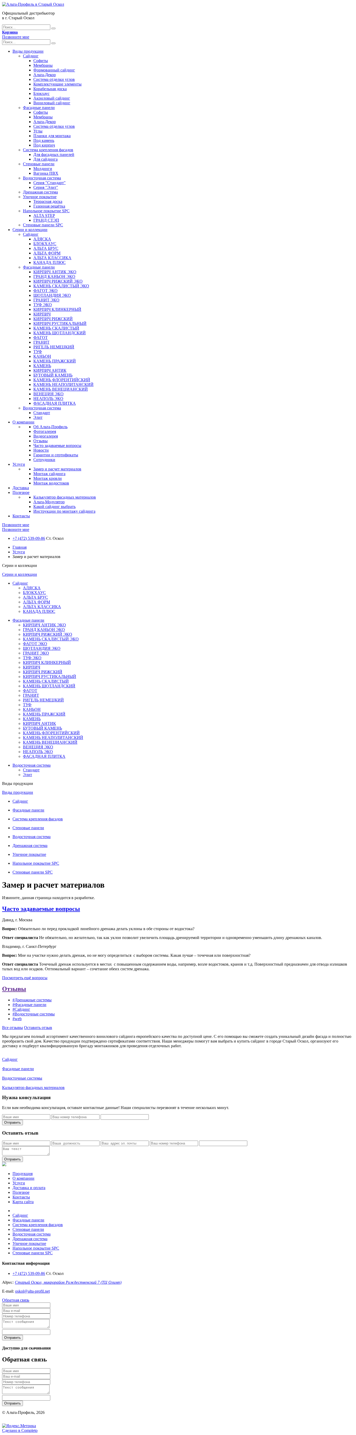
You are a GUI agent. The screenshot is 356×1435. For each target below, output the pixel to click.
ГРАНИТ (41, 342)
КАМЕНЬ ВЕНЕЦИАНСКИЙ (60, 389)
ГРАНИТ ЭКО (46, 300)
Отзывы (40, 441)
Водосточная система (42, 178)
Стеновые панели (38, 164)
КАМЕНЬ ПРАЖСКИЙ (54, 361)
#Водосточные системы (34, 1014)
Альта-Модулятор (49, 502)
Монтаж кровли (47, 478)
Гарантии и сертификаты (55, 455)
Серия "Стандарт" (49, 182)
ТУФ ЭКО (42, 304)
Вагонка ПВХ (45, 173)
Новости (41, 450)
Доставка (21, 488)
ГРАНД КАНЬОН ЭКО (54, 276)
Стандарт (41, 412)
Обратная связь (15, 1300)
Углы (37, 131)
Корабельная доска (50, 89)
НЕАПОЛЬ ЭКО (48, 398)
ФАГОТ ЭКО (45, 290)
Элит (37, 417)
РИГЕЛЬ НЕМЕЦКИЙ (53, 347)
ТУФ (37, 351)
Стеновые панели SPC (43, 225)
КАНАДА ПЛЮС (49, 262)
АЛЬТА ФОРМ (46, 253)
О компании (23, 422)
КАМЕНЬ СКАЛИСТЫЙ (56, 328)
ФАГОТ (40, 337)
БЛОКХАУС (44, 243)
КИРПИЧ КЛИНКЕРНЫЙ (57, 309)
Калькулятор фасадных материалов (64, 497)
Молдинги (42, 168)
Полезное (21, 492)
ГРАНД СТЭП (46, 220)
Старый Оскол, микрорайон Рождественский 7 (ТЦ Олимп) (68, 1282)
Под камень (43, 140)
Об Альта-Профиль (50, 427)
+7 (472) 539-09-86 (29, 538)
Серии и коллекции (30, 229)
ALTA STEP (44, 215)
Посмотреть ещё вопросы (24, 978)
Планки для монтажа (52, 136)
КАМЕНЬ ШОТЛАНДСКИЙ (59, 333)
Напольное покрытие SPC (46, 211)
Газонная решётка (49, 206)
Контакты (21, 516)
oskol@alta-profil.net (32, 1291)
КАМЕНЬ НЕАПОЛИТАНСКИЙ (63, 384)
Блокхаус (41, 93)
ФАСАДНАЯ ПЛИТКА (54, 403)
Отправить (12, 1122)
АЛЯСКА (42, 239)
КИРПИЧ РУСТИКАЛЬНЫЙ (60, 323)
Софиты (40, 60)
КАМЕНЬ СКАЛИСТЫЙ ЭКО (61, 286)
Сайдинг (31, 56)
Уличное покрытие (40, 197)
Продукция (23, 1173)
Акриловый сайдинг (51, 98)
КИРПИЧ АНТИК (49, 370)
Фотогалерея (44, 431)
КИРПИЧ (42, 314)
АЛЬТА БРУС (45, 248)
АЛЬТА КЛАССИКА (52, 258)
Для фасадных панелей (53, 154)
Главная (20, 547)
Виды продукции (28, 51)
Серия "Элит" (45, 187)
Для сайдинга (45, 159)
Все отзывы (12, 1027)
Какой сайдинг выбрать (54, 506)
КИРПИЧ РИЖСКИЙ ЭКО (58, 281)
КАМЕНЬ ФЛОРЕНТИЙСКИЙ (61, 380)
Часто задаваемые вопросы (57, 445)
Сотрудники (44, 459)
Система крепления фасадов (48, 150)
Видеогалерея (45, 436)
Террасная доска (47, 201)
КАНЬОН (42, 356)
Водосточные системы (22, 1078)
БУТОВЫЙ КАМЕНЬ (52, 375)
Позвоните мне (15, 37)
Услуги (19, 464)
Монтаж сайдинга (49, 473)
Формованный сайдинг (54, 70)
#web (17, 1018)
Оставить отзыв (38, 1027)
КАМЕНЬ (42, 366)
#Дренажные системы (32, 1000)
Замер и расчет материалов (57, 469)
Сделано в (20, 1430)
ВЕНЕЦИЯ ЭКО (48, 394)
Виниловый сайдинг (51, 103)
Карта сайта (23, 1202)
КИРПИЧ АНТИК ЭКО (54, 272)
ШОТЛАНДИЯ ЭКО (52, 295)
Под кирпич (44, 145)
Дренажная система (40, 192)
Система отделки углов (54, 79)
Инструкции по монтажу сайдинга (64, 511)
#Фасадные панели (29, 1004)
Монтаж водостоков (51, 483)
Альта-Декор (44, 74)
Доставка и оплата (29, 1187)
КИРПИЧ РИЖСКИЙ (53, 319)
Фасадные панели (39, 107)
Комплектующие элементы (57, 84)
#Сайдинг (21, 1009)
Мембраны (43, 65)
